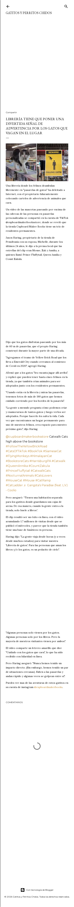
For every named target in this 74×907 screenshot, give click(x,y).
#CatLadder (14, 485)
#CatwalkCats (40, 470)
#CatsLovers (43, 475)
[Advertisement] (37, 65)
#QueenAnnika (17, 466)
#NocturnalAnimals (20, 475)
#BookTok (35, 451)
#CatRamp (43, 480)
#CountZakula (39, 466)
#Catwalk (58, 461)
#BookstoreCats (17, 461)
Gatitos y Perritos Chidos (29, 13)
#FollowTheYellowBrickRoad (26, 446)
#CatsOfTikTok (16, 451)
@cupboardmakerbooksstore (27, 436)
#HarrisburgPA (40, 461)
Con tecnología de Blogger (40, 890)
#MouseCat (14, 480)
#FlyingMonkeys (17, 456)
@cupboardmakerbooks (48, 687)
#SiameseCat (52, 451)
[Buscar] (66, 5)
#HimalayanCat (41, 456)
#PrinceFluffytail (18, 470)
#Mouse (29, 480)
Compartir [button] (11, 112)
